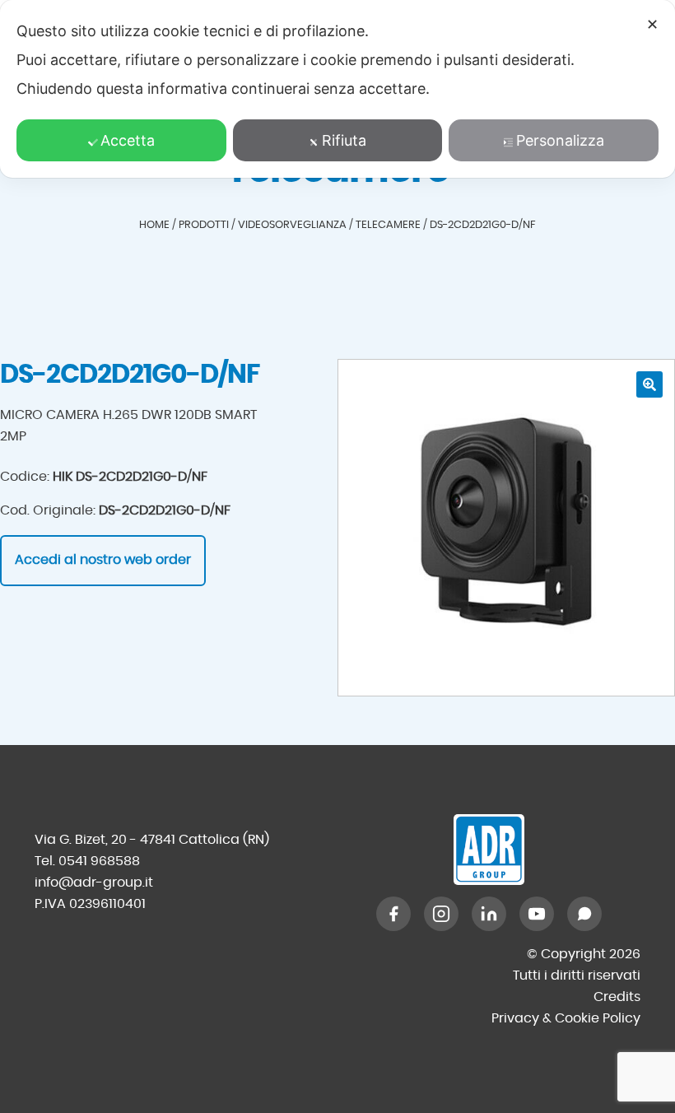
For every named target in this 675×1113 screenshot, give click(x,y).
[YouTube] (536, 913)
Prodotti (204, 225)
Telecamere (388, 225)
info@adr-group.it (94, 882)
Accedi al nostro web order (103, 559)
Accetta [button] (127, 140)
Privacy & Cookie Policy (565, 1018)
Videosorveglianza (292, 225)
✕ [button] (652, 24)
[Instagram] (441, 913)
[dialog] (337, 89)
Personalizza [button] (560, 140)
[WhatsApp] (584, 913)
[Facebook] (393, 913)
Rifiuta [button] (344, 140)
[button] (649, 384)
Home (154, 225)
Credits (617, 997)
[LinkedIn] (489, 913)
